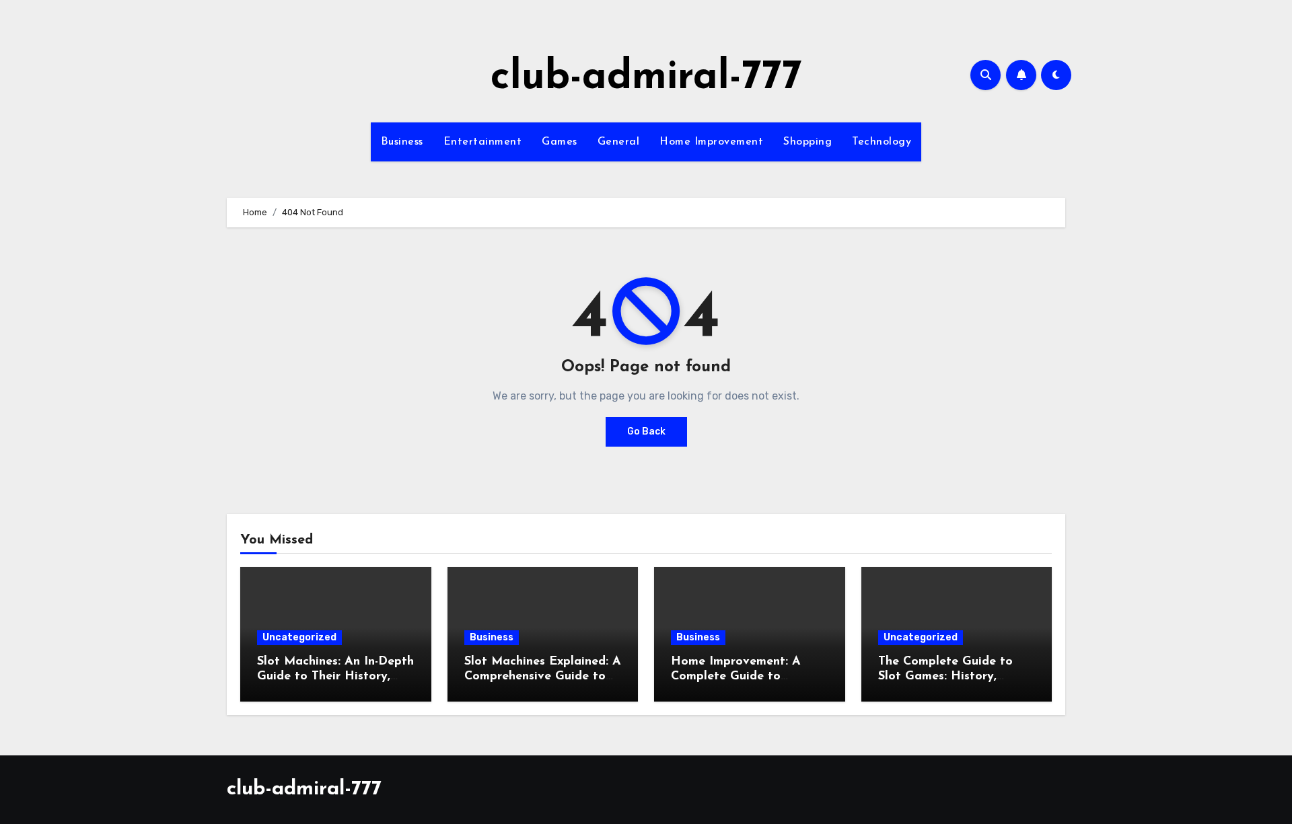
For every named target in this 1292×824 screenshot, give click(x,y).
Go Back (646, 431)
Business (402, 142)
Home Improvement (711, 142)
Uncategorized (299, 637)
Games (559, 142)
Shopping (807, 142)
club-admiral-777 (646, 78)
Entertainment (482, 142)
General (619, 142)
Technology (881, 142)
